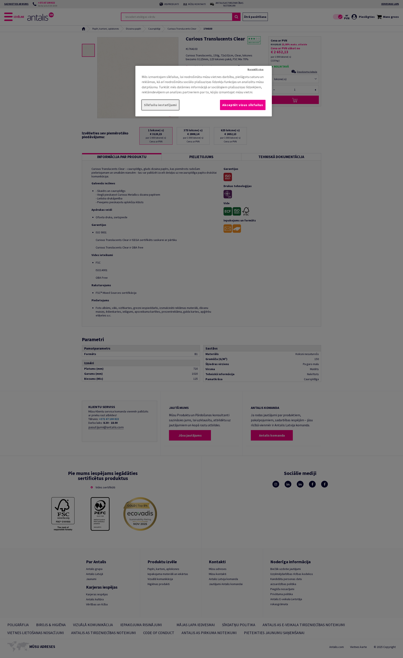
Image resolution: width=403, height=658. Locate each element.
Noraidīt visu (255, 69)
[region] (203, 91)
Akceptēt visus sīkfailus (242, 105)
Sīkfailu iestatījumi (160, 105)
